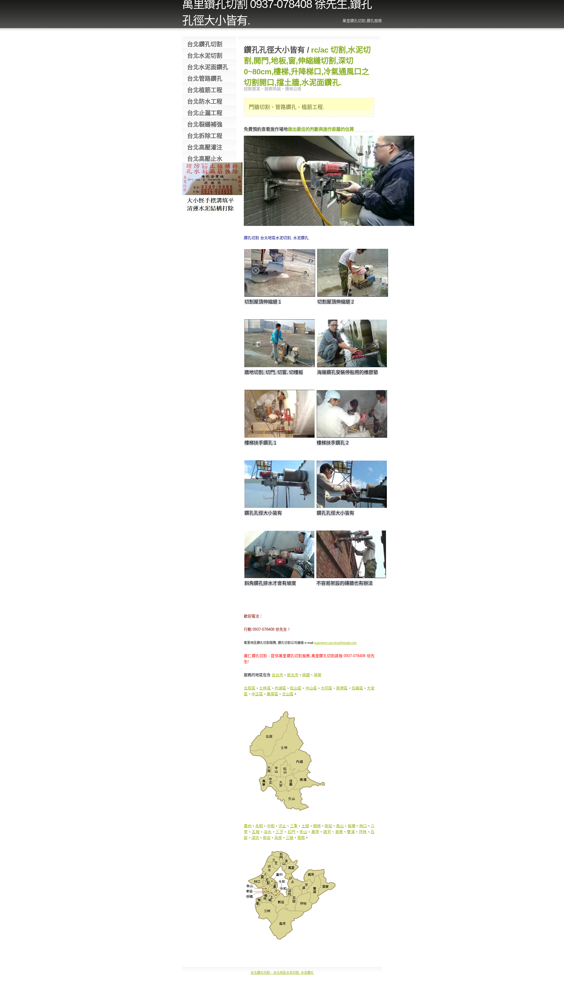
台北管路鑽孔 (204, 78)
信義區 (357, 688)
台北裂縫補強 (204, 124)
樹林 (317, 826)
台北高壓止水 (204, 159)
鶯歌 (301, 837)
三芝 (279, 832)
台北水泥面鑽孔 (207, 67)
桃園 (306, 675)
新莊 (328, 826)
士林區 (265, 688)
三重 (294, 826)
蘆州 (247, 826)
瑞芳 (327, 832)
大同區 (326, 688)
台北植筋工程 (204, 90)
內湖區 (280, 688)
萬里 (315, 832)
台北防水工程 (204, 101)
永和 (259, 826)
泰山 (340, 826)
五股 (256, 832)
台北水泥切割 (204, 56)
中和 (271, 826)
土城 (305, 826)
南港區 (342, 688)
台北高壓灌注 (204, 147)
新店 (267, 837)
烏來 (278, 837)
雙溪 (351, 832)
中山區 (311, 688)
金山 (303, 832)
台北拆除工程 (204, 136)
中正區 (257, 694)
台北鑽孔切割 (204, 44)
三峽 (289, 837)
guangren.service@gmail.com (335, 642)
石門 (292, 832)
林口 (363, 826)
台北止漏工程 (204, 113)
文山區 (287, 694)
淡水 (268, 832)
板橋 (351, 826)
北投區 (249, 688)
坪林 (363, 832)
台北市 (277, 675)
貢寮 (339, 832)
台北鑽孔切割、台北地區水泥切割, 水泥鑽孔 (282, 972)
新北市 (292, 675)
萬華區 (272, 694)
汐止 (282, 826)
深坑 (255, 837)
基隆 (317, 675)
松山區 (295, 688)
